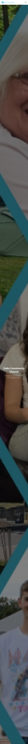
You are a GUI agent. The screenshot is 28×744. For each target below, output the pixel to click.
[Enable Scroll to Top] (25, 741)
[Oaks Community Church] (8, 2)
